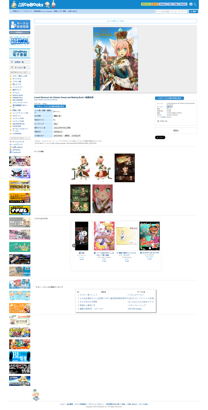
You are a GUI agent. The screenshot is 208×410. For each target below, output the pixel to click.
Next (157, 246)
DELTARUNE (18, 100)
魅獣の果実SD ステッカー (92, 309)
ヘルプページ (27, 11)
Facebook (17, 152)
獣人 (20, 76)
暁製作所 (169, 107)
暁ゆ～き (57, 116)
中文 (170, 4)
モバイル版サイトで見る (115, 21)
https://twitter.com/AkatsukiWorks (46, 100)
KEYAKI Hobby (104, 257)
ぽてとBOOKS (126, 255)
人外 (25, 76)
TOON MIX (17, 126)
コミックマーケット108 (20, 113)
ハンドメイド (18, 87)
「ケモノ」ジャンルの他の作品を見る (49, 106)
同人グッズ (17, 84)
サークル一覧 (19, 68)
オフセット (58, 132)
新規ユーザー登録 (60, 11)
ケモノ (15, 76)
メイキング (76, 136)
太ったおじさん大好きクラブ (140, 302)
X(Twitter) (16, 150)
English (163, 4)
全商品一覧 (18, 62)
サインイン (146, 4)
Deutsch (183, 4)
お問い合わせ (72, 11)
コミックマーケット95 (62, 128)
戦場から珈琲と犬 (87, 305)
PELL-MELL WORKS (81, 257)
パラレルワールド (136, 295)
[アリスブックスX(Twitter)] (194, 5)
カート (155, 4)
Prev (74, 246)
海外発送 (43, 11)
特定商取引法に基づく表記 (115, 404)
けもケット (17, 116)
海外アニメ (17, 90)
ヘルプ (62, 404)
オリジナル (17, 79)
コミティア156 (18, 121)
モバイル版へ (144, 404)
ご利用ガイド (16, 11)
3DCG (67, 136)
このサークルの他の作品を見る (169, 98)
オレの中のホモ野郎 (88, 302)
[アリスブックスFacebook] (190, 5)
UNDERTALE (18, 98)
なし (55, 124)
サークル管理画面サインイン (19, 32)
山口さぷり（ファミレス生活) (141, 298)
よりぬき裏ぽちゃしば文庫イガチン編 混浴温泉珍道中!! (103, 298)
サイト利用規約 (80, 404)
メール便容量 (161, 117)
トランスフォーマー (20, 102)
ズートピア (127, 257)
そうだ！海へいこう (88, 295)
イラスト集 (17, 81)
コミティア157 (18, 118)
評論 (14, 110)
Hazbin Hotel (18, 95)
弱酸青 (150, 257)
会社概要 (70, 404)
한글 (175, 4)
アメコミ (16, 93)
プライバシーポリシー (96, 404)
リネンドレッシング (137, 305)
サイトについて (18, 142)
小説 (19, 110)
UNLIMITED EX (18, 124)
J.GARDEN (17, 134)
